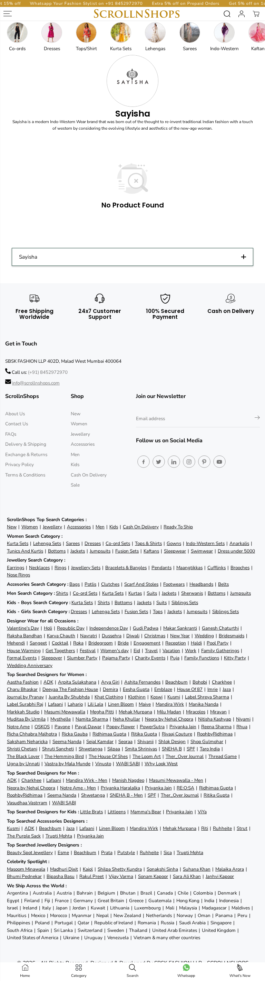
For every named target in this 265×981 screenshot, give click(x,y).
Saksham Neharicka (27, 741)
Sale (75, 485)
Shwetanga (90, 749)
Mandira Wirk (170, 704)
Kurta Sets (17, 543)
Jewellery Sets (85, 567)
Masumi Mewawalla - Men (176, 780)
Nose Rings (18, 575)
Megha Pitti (102, 712)
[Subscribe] (257, 418)
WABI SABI (128, 763)
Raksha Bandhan (24, 635)
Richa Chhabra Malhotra (32, 734)
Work (190, 650)
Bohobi (200, 682)
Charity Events (150, 658)
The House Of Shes (108, 756)
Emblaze (163, 689)
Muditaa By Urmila (26, 719)
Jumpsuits (100, 551)
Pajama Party (116, 658)
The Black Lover (23, 756)
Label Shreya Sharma (207, 697)
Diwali (132, 635)
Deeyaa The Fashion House (70, 689)
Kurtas (135, 593)
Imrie (212, 689)
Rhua (241, 726)
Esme (63, 852)
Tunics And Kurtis (25, 551)
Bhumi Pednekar (24, 876)
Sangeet (38, 643)
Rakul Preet (91, 876)
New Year (180, 635)
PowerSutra (152, 726)
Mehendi (16, 643)
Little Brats (91, 811)
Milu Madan (169, 712)
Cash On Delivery (89, 475)
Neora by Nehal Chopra (169, 719)
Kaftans (151, 551)
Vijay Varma (121, 876)
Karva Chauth (61, 635)
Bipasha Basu (61, 876)
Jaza (227, 689)
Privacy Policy (19, 464)
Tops (158, 611)
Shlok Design (172, 741)
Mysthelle (60, 719)
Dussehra (111, 635)
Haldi (196, 643)
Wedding (204, 635)
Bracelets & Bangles (126, 567)
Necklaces (39, 567)
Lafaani (55, 704)
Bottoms (57, 551)
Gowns (174, 543)
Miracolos (195, 712)
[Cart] (256, 13)
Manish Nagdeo (128, 780)
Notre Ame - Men (78, 788)
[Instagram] (189, 461)
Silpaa (113, 749)
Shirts (62, 593)
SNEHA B (172, 749)
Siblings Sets (184, 602)
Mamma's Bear (145, 811)
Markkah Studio (23, 712)
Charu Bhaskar (22, 689)
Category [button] (79, 975)
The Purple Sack (24, 836)
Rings (60, 567)
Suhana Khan (196, 869)
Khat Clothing (109, 697)
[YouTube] (219, 461)
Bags (74, 584)
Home (25, 975)
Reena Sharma (216, 726)
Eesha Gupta (136, 689)
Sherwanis (192, 593)
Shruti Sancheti (58, 749)
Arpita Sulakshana (77, 682)
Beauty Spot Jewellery (30, 852)
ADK (48, 682)
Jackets (77, 551)
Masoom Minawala (26, 869)
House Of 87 (190, 689)
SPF (191, 749)
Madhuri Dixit (64, 869)
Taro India (210, 749)
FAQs (10, 434)
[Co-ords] (17, 32)
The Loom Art (146, 756)
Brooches (239, 567)
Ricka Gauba (75, 734)
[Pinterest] (204, 461)
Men (75, 454)
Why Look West (161, 763)
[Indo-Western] (224, 32)
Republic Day (71, 628)
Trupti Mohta (59, 836)
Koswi (156, 697)
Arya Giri (110, 682)
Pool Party (217, 643)
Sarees (73, 543)
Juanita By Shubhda (69, 697)
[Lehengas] (155, 32)
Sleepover (51, 658)
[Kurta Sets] (120, 32)
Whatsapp (186, 975)
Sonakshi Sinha (162, 869)
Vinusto (103, 763)
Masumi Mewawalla (64, 712)
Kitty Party (235, 658)
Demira (110, 689)
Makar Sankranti (180, 628)
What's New (240, 975)
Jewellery (80, 434)
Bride (123, 643)
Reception (175, 643)
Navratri (88, 635)
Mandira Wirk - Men (86, 780)
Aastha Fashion (23, 682)
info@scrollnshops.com (36, 383)
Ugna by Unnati (23, 763)
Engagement (147, 643)
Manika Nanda (203, 704)
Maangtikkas (189, 567)
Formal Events (22, 658)
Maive (145, 704)
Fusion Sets (127, 551)
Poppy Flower (120, 726)
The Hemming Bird (64, 756)
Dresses (93, 543)
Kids (75, 464)
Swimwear (202, 551)
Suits (152, 593)
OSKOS (42, 726)
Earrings (15, 567)
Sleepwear (175, 551)
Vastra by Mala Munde (67, 763)
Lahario (75, 704)
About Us (15, 413)
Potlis (90, 584)
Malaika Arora (229, 869)
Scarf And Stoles (141, 584)
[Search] (227, 13)
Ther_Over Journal (185, 756)
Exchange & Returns (26, 454)
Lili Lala (95, 704)
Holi (48, 628)
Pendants (161, 567)
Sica (168, 852)
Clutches (110, 584)
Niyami (243, 719)
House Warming (24, 650)
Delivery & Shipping (25, 444)
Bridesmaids (231, 635)
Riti (204, 828)
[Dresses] (51, 32)
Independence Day (108, 628)
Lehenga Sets (47, 543)
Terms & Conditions (25, 475)
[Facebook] (143, 461)
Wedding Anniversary (29, 665)
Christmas (154, 635)
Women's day (114, 650)
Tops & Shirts (148, 543)
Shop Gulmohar (206, 741)
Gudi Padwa (145, 628)
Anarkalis (239, 543)
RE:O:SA (185, 788)
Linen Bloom (121, 704)
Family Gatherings (220, 650)
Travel (151, 650)
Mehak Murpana (135, 712)
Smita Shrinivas (141, 749)
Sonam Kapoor (153, 876)
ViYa (202, 811)
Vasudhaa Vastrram (27, 802)
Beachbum (176, 682)
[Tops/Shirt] (86, 32)
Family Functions (201, 658)
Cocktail (60, 643)
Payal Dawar (88, 726)
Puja (174, 658)
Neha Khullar (126, 719)
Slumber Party (82, 658)
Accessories (83, 444)
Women (79, 423)
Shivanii (145, 741)
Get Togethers (60, 650)
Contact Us (16, 423)
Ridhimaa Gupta (109, 734)
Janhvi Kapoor (220, 876)
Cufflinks (216, 567)
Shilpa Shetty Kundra (120, 869)
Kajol (88, 869)
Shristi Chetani (22, 749)
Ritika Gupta (144, 734)
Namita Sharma (92, 719)
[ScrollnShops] (137, 14)
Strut (242, 828)
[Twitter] (158, 461)
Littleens (117, 811)
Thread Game (222, 756)
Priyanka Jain (182, 726)
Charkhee (222, 682)
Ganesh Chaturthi (220, 628)
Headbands (201, 584)
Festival (88, 650)
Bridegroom (100, 643)
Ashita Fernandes (142, 682)
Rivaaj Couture (177, 734)
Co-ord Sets (118, 543)
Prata (106, 852)
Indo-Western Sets (205, 543)
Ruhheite (222, 828)
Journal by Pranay (25, 697)
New (75, 413)
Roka (78, 643)
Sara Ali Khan (187, 876)
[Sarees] (189, 32)
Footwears (174, 584)
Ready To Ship (178, 527)
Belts (223, 584)
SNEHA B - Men (126, 795)
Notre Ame (18, 726)
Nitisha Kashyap (214, 719)
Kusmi (173, 697)
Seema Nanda (66, 741)
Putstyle (126, 852)
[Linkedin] (173, 461)
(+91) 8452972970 (48, 372)
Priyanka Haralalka (120, 788)
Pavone (62, 726)
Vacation (171, 650)
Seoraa (125, 741)
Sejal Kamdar (100, 741)
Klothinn (137, 697)
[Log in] (241, 13)
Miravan (218, 712)
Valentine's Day (23, 628)
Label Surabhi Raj (25, 704)
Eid (137, 650)
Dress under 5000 (236, 551)
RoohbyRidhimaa (215, 734)
